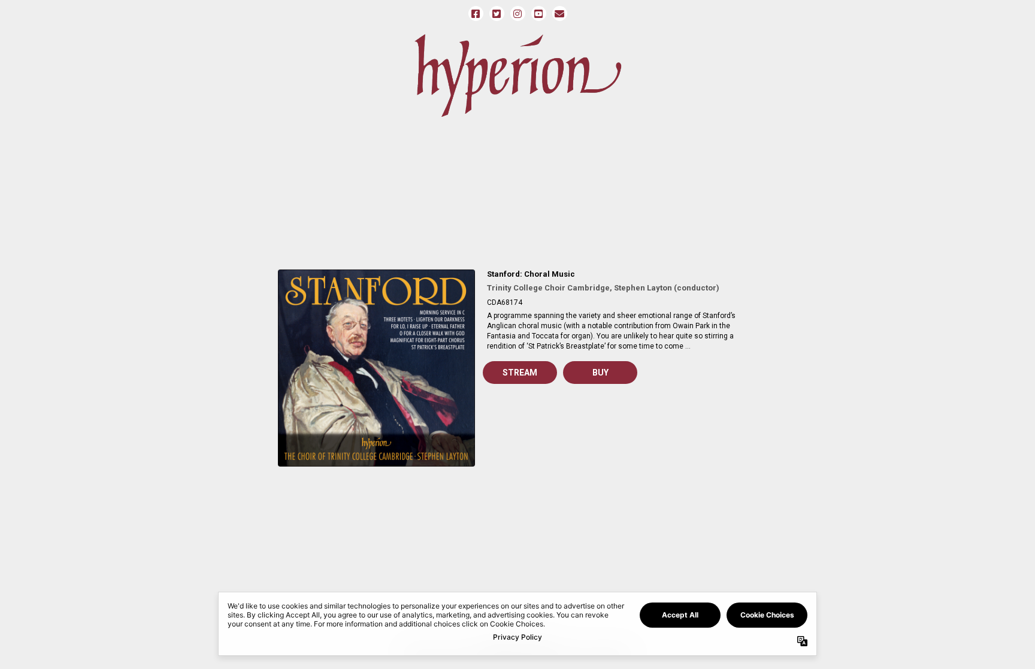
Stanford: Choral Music (531, 274)
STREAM (520, 372)
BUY (600, 372)
